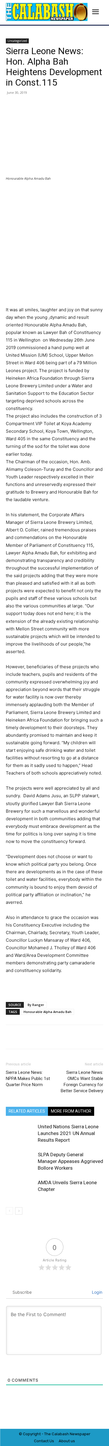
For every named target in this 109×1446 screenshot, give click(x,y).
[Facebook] (30, 106)
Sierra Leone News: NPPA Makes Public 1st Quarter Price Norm (28, 1078)
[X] (43, 106)
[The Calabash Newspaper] (46, 12)
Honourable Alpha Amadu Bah (48, 1012)
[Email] (83, 106)
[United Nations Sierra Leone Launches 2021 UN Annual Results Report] (20, 1133)
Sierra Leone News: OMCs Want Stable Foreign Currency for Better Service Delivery (82, 1081)
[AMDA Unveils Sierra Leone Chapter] (20, 1189)
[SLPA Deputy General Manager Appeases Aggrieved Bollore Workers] (20, 1161)
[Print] (97, 106)
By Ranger (36, 1005)
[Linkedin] (70, 106)
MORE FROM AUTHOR (71, 1111)
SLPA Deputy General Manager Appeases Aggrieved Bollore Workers (70, 1161)
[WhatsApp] (56, 106)
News (75, 1434)
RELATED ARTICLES (27, 1111)
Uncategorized (17, 41)
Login (96, 1292)
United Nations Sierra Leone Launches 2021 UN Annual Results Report (68, 1133)
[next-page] (18, 1211)
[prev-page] (9, 1211)
